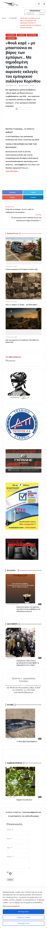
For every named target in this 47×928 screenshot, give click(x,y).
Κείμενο (9, 856)
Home (4, 18)
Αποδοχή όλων (23, 912)
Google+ (12, 197)
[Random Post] (39, 4)
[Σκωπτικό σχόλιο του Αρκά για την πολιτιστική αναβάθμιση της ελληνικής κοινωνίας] (20, 588)
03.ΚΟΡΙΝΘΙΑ (32, 35)
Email (8, 838)
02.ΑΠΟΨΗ (21, 35)
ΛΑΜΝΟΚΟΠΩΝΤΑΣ (15, 763)
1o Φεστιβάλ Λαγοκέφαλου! (27, 741)
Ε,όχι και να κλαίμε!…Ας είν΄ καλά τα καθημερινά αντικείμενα (20, 209)
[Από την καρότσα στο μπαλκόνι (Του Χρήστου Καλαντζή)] (23, 318)
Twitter (33, 192)
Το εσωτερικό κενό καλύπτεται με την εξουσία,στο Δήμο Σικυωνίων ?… (26, 218)
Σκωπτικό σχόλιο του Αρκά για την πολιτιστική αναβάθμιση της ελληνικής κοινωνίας (28, 609)
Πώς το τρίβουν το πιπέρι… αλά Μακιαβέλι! (21, 305)
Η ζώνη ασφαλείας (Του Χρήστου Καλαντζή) (22, 269)
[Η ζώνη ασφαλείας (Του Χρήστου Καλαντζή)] (23, 249)
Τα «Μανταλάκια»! (13, 357)
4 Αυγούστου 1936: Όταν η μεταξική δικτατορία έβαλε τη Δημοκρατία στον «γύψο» (28, 663)
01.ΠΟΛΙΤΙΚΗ (13, 18)
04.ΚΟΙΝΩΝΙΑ (11, 38)
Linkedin (33, 197)
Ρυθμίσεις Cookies (23, 917)
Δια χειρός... (12, 570)
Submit (10, 880)
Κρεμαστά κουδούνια (24, 800)
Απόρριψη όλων (23, 923)
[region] (23, 907)
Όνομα (9, 829)
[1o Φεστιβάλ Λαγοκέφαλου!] (20, 723)
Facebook (12, 192)
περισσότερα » (12, 171)
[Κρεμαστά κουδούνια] (20, 781)
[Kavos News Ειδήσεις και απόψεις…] (11, 4)
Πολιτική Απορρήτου (11, 906)
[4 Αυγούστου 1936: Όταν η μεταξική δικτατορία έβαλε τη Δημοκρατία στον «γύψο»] (20, 642)
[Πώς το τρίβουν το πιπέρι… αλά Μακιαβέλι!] (23, 286)
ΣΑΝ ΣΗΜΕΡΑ (12, 624)
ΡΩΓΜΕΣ (10, 705)
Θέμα (8, 847)
